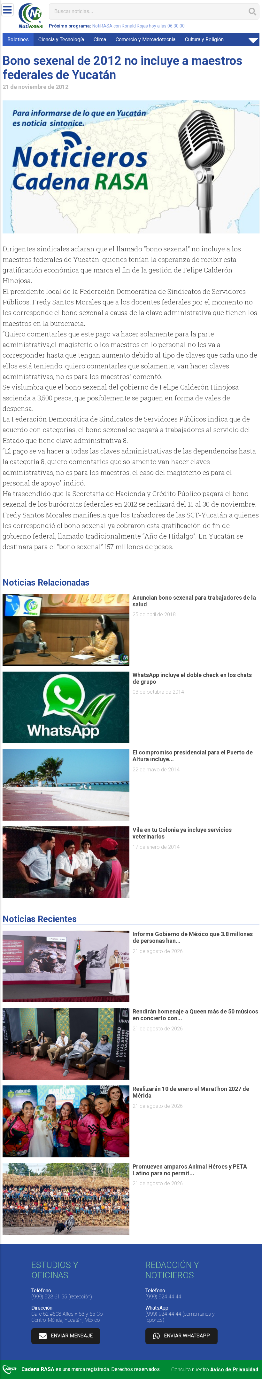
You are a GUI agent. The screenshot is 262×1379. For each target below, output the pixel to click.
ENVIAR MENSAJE (72, 1336)
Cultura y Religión (204, 39)
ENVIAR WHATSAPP (187, 1336)
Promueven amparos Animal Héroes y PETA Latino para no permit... (190, 1170)
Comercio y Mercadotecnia (145, 39)
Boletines (18, 39)
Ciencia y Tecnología (61, 39)
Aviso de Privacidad (234, 1370)
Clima (100, 39)
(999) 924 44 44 (163, 1297)
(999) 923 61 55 (49, 1297)
